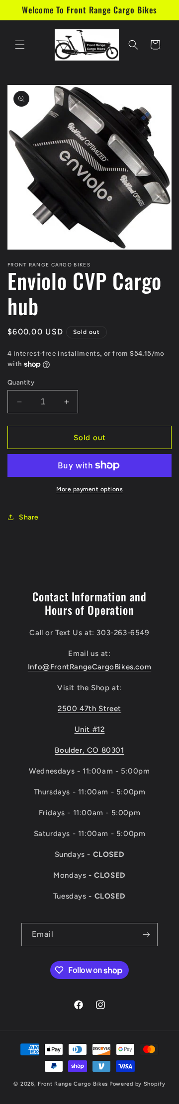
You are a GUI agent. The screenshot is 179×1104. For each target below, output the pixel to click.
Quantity (20, 382)
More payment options (89, 489)
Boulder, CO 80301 (89, 750)
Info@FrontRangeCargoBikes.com (89, 666)
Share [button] (29, 517)
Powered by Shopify (137, 1084)
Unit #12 (90, 729)
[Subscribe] (146, 934)
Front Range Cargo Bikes (73, 1084)
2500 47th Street (89, 708)
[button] (20, 45)
